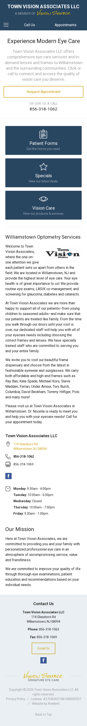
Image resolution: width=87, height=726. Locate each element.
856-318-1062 (43, 109)
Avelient (54, 703)
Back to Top (43, 714)
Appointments (66, 25)
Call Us (29, 25)
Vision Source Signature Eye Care (43, 676)
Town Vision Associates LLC (53, 689)
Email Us (43, 648)
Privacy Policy (15, 699)
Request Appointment (43, 92)
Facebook (8, 476)
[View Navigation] (7, 25)
